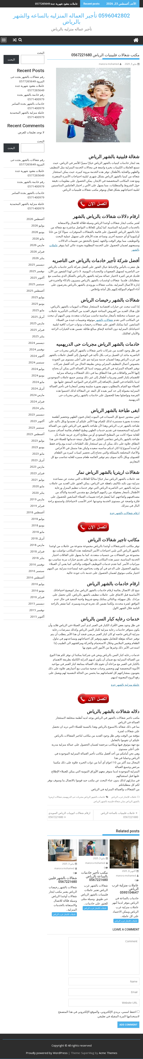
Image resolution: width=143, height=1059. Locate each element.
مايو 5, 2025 (99, 858)
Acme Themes (108, 1053)
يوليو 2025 (37, 297)
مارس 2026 (37, 245)
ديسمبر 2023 (36, 414)
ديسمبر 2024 (36, 343)
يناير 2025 (38, 336)
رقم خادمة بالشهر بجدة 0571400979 (57, 3)
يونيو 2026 (37, 232)
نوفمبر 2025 (36, 271)
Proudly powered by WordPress (47, 1053)
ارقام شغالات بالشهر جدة (124, 513)
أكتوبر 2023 (37, 421)
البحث (40, 53)
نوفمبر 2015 (36, 610)
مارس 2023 (37, 466)
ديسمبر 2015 (36, 603)
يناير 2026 (38, 258)
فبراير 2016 (37, 597)
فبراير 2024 (37, 401)
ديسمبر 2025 (36, 264)
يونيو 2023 (37, 447)
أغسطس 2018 (35, 512)
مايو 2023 (38, 453)
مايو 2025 (38, 310)
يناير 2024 (38, 408)
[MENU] (4, 39)
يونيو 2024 (37, 375)
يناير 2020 (38, 492)
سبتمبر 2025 (36, 284)
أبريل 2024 (37, 388)
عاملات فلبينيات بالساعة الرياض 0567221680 (119, 815)
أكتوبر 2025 (37, 277)
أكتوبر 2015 (37, 616)
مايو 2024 (38, 382)
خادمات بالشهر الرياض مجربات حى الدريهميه (84, 796)
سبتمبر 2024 (36, 362)
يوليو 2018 (37, 519)
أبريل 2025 (37, 316)
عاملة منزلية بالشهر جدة (125, 685)
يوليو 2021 (37, 479)
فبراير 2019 (37, 506)
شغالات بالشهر (104, 320)
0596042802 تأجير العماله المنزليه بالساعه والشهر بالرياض (71, 18)
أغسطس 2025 (35, 290)
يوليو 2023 (37, 440)
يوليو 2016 (37, 584)
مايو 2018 (38, 532)
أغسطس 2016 (35, 577)
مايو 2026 (38, 238)
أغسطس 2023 (35, 434)
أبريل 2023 (37, 460)
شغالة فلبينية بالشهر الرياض (106, 801)
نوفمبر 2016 (36, 564)
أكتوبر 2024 (37, 356)
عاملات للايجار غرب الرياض (123, 796)
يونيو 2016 (37, 590)
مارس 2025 (37, 323)
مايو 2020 (38, 486)
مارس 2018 (37, 545)
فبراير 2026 (37, 251)
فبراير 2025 (37, 330)
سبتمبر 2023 (36, 427)
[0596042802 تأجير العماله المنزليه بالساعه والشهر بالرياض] (136, 39)
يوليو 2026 (37, 225)
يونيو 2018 (37, 525)
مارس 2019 (37, 499)
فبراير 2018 (37, 551)
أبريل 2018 (37, 538)
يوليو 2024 (37, 369)
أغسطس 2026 (35, 219)
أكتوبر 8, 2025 (129, 871)
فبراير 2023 (37, 473)
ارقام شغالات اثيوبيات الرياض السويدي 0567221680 (69, 815)
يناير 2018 (38, 558)
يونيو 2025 (37, 303)
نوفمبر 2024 (36, 349)
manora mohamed (109, 64)
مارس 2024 (37, 395)
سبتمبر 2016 (36, 571)
